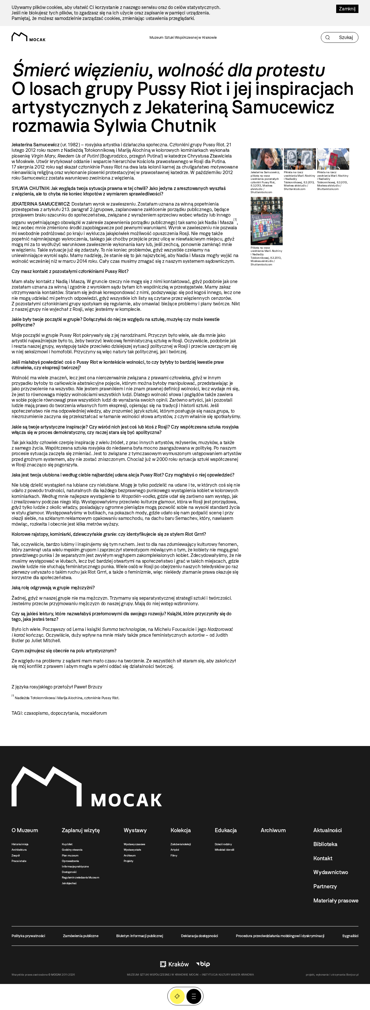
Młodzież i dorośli (224, 849)
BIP (203, 964)
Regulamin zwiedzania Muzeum (80, 877)
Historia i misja (20, 844)
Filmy (174, 855)
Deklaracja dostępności (199, 936)
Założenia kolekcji (180, 844)
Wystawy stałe (132, 849)
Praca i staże (19, 861)
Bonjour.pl (352, 974)
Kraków (174, 964)
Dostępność (69, 872)
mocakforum (94, 713)
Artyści (175, 849)
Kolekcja (180, 830)
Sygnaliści (350, 936)
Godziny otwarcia (72, 849)
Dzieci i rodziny (223, 844)
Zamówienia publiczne (81, 936)
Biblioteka (325, 844)
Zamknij (347, 9)
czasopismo (36, 713)
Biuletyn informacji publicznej (139, 936)
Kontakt (322, 858)
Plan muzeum (70, 855)
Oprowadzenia (70, 861)
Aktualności (327, 830)
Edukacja (226, 830)
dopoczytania (64, 713)
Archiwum (130, 855)
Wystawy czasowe (134, 844)
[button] (193, 996)
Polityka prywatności (28, 936)
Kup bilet (67, 844)
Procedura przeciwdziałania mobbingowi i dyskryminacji (280, 936)
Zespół (16, 855)
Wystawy (135, 830)
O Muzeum (25, 830)
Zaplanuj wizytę (80, 830)
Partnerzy (325, 886)
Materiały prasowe (335, 900)
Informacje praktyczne (75, 866)
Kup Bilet (177, 996)
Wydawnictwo (330, 872)
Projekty (128, 861)
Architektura (19, 849)
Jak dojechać (69, 883)
